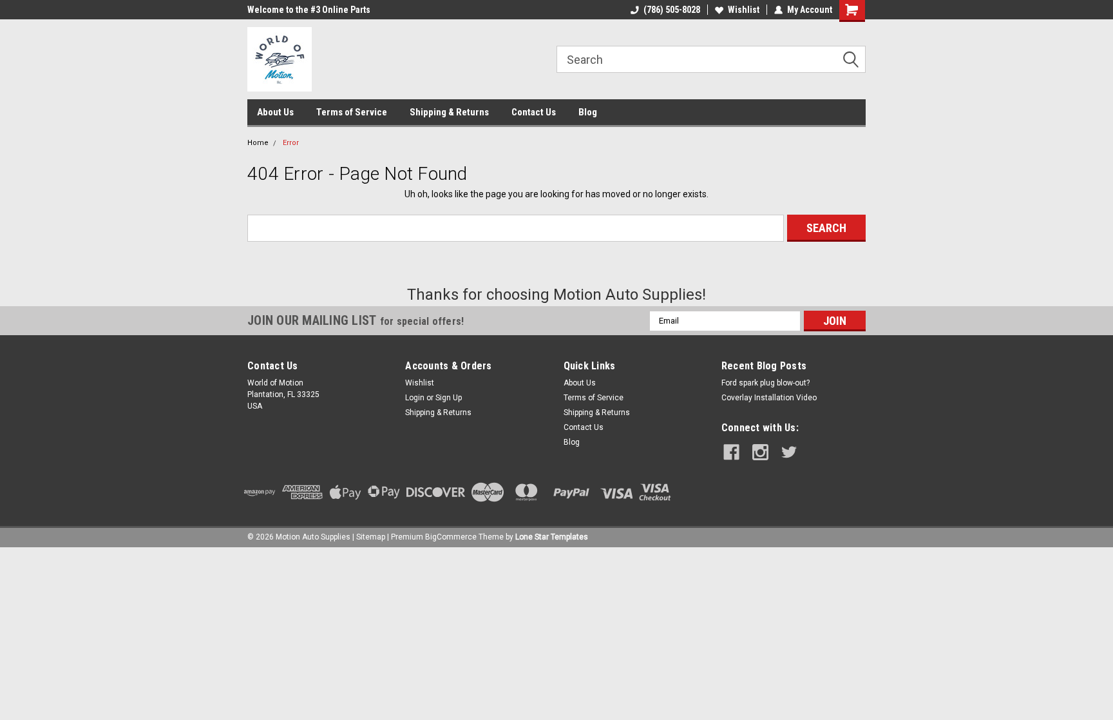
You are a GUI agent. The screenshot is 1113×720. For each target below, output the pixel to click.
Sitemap (370, 536)
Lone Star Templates (551, 536)
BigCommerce (451, 536)
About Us (275, 112)
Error (291, 143)
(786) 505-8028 (671, 10)
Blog (587, 112)
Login (414, 397)
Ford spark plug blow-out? (765, 382)
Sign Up (448, 397)
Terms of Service (351, 112)
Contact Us (533, 112)
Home (258, 143)
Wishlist (743, 10)
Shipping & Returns (449, 112)
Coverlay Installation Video (769, 397)
